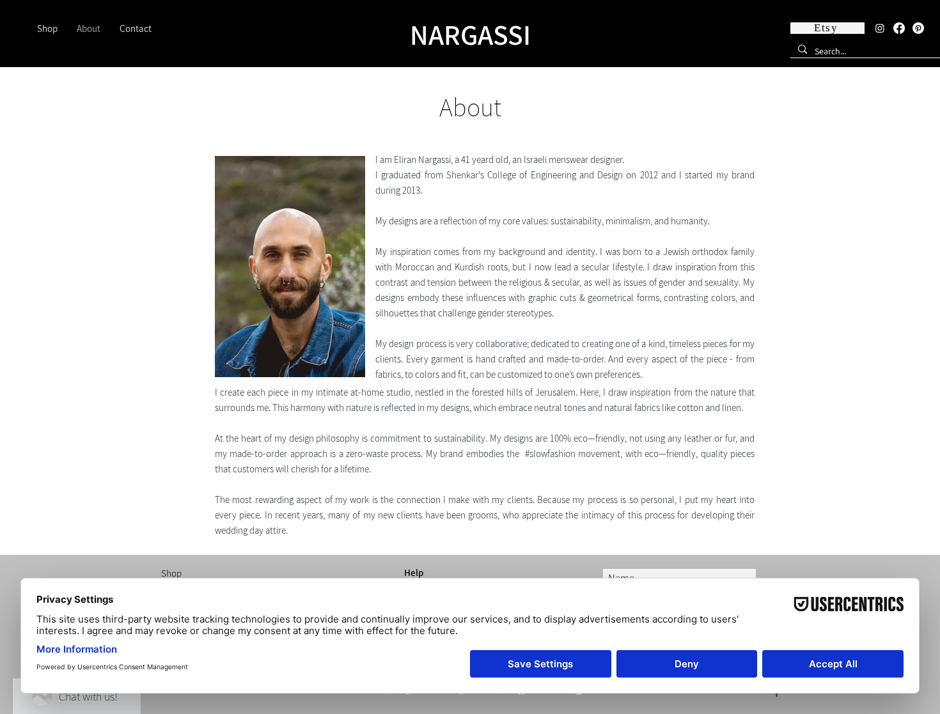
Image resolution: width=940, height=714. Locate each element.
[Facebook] (899, 28)
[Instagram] (880, 28)
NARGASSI (470, 34)
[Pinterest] (918, 28)
